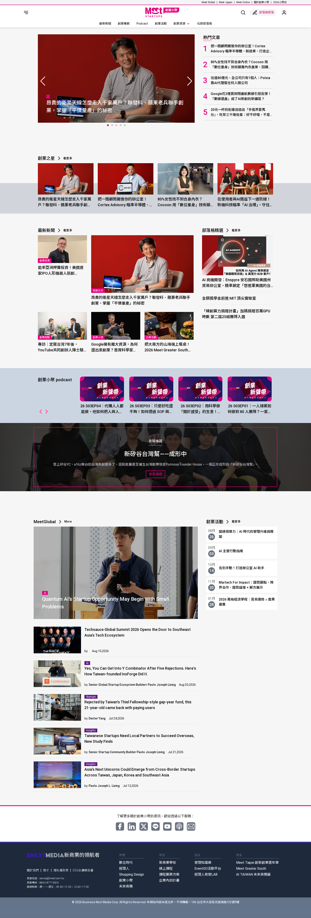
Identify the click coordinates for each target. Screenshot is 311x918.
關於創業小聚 (261, 2)
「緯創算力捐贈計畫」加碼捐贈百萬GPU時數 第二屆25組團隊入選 (236, 314)
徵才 (46, 870)
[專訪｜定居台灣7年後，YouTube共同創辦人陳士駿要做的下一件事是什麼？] (62, 326)
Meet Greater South (251, 869)
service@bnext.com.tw (52, 878)
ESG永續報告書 (83, 870)
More (68, 521)
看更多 (67, 158)
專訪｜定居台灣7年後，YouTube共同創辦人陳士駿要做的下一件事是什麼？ (61, 347)
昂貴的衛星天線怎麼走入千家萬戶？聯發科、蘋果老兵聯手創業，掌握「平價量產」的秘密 (64, 202)
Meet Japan (225, 2)
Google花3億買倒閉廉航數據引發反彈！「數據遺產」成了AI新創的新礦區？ (241, 96)
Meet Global (208, 2)
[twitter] (143, 826)
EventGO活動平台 (207, 869)
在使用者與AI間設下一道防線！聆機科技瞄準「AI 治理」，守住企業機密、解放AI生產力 (244, 202)
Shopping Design (131, 874)
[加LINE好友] (155, 826)
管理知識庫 (202, 863)
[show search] (243, 12)
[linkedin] (132, 826)
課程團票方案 (169, 874)
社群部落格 (204, 23)
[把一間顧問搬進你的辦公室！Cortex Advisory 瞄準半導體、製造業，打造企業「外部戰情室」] (125, 179)
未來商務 (126, 886)
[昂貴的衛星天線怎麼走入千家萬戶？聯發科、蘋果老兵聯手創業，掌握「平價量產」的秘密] (66, 179)
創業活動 (161, 23)
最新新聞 (105, 23)
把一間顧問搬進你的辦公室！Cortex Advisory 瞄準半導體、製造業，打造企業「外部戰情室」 (242, 49)
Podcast (142, 23)
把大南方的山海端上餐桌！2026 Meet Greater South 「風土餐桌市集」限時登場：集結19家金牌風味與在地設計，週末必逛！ (167, 347)
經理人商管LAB (205, 874)
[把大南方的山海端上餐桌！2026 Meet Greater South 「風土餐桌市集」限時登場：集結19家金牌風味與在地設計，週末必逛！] (169, 326)
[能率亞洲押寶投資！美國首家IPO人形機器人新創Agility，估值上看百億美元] (62, 249)
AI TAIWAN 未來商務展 (253, 874)
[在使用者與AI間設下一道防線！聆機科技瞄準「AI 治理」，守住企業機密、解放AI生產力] (245, 179)
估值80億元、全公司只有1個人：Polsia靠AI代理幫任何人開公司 (240, 80)
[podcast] (179, 826)
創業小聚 (126, 880)
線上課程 (166, 869)
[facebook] (120, 826)
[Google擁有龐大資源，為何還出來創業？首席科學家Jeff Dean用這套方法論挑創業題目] (115, 326)
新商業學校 (167, 863)
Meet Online (243, 2)
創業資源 (179, 23)
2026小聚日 (280, 2)
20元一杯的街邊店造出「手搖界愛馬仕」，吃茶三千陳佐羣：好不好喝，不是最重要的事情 (240, 112)
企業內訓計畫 (169, 880)
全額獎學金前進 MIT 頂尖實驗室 (229, 298)
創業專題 (124, 23)
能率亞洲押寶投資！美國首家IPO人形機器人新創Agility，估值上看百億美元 (61, 270)
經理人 (124, 869)
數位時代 (126, 863)
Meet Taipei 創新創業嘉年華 (257, 863)
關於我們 (33, 870)
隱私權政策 (61, 870)
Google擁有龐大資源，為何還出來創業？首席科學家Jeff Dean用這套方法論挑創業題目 (115, 347)
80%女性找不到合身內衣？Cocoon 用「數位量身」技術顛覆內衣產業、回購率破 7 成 (241, 65)
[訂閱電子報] (191, 826)
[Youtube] (167, 826)
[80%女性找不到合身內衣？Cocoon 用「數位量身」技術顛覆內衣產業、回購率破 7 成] (185, 179)
